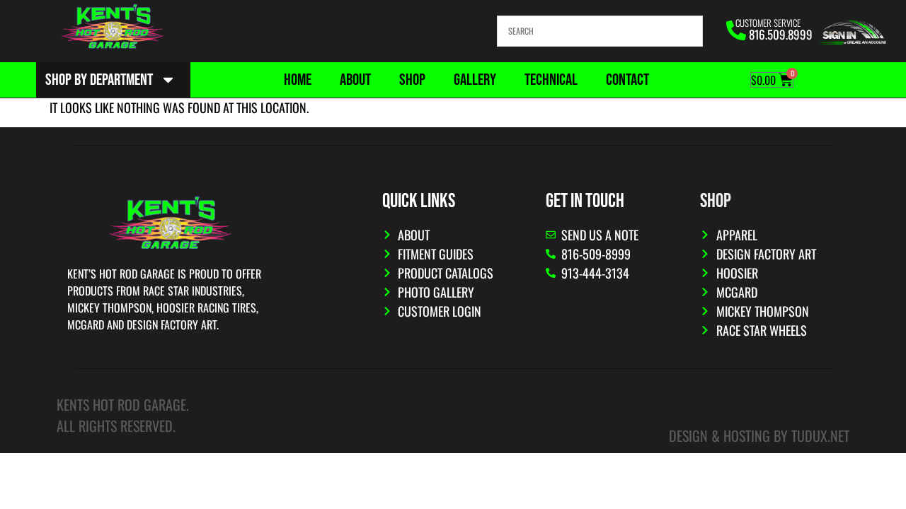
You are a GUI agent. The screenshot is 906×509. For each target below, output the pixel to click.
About (355, 80)
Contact (627, 80)
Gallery (475, 80)
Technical (551, 80)
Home (297, 80)
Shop (412, 80)
